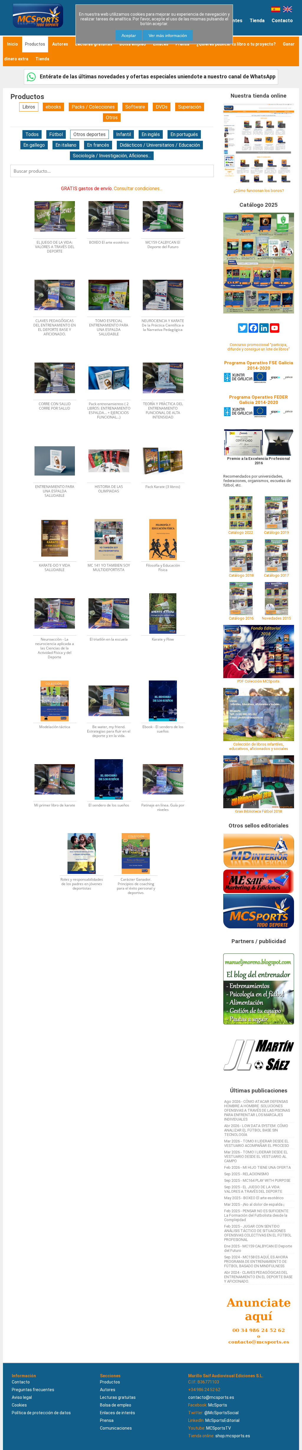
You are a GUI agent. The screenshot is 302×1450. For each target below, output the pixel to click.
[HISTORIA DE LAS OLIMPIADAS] (112, 439)
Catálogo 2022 (240, 532)
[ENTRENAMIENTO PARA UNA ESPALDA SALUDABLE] (58, 439)
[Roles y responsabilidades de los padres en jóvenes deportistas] (85, 831)
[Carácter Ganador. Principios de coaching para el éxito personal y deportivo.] (138, 831)
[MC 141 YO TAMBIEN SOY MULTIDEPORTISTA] (112, 517)
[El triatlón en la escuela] (112, 591)
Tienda (257, 20)
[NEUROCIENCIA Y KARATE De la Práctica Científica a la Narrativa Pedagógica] (166, 273)
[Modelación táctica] (58, 678)
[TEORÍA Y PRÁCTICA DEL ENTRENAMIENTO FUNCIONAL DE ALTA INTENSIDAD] (166, 355)
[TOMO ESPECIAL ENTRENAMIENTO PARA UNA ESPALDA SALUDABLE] (112, 273)
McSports (217, 1405)
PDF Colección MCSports (258, 681)
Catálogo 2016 (241, 618)
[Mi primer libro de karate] (58, 757)
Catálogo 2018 (241, 575)
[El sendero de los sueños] (112, 757)
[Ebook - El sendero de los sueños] (166, 678)
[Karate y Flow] (166, 591)
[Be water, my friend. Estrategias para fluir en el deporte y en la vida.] (112, 678)
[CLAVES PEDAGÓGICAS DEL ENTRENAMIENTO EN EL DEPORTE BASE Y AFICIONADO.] (58, 273)
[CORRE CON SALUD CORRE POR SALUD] (58, 355)
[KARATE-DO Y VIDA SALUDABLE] (58, 517)
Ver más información (168, 35)
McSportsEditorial (222, 1420)
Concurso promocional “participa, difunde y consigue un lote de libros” (258, 346)
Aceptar (129, 35)
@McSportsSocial (221, 1412)
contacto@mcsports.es (211, 1397)
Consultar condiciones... (138, 188)
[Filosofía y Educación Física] (166, 517)
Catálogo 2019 (276, 532)
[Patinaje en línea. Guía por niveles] (166, 757)
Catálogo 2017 (276, 575)
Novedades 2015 (276, 618)
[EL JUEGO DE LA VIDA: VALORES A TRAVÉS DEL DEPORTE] (58, 194)
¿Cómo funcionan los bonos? (259, 190)
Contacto (282, 20)
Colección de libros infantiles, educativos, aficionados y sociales (258, 746)
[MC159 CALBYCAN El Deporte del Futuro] (166, 194)
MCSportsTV (218, 1428)
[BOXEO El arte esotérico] (112, 194)
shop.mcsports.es (232, 1435)
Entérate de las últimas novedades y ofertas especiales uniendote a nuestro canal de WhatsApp (157, 76)
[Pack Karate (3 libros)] (166, 439)
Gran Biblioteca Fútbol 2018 (258, 811)
